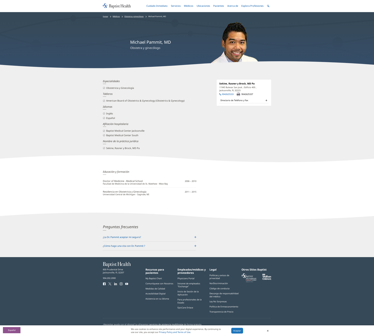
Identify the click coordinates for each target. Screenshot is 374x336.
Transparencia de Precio (221, 311)
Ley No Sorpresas (218, 301)
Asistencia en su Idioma (157, 298)
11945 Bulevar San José (237, 89)
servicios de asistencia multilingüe (166, 324)
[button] (157, 6)
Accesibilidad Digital (156, 293)
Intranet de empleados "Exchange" (189, 285)
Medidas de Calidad (155, 288)
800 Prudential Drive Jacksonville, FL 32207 (113, 271)
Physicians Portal (186, 278)
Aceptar (237, 330)
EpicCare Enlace (185, 307)
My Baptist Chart (154, 278)
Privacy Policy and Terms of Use (174, 332)
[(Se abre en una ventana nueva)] (266, 279)
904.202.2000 (109, 278)
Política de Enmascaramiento (223, 306)
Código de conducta (219, 288)
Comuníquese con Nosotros (159, 283)
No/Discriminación (218, 283)
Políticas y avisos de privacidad (219, 277)
